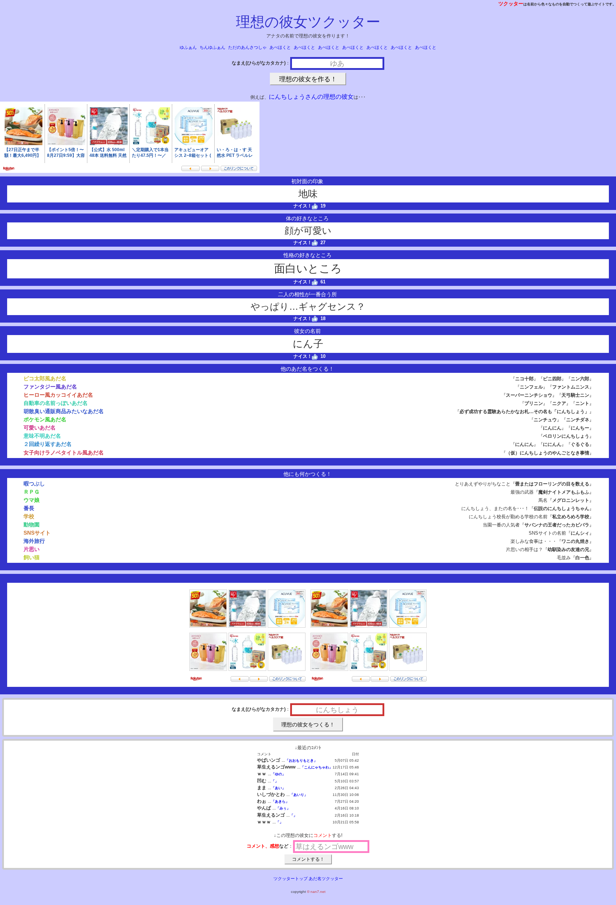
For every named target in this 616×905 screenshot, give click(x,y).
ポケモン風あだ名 (45, 419)
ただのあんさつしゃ (247, 47)
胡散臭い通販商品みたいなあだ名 (64, 411)
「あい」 (278, 788)
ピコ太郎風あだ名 (45, 378)
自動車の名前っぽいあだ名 (56, 403)
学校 (29, 516)
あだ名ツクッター (326, 878)
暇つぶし (34, 483)
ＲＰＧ (32, 492)
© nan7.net (316, 892)
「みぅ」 (283, 808)
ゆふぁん (188, 47)
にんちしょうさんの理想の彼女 (311, 96)
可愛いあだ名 (40, 428)
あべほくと (280, 47)
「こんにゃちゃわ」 (317, 767)
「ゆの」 (278, 774)
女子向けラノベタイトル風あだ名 (64, 452)
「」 (274, 781)
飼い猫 (32, 557)
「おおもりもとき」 (301, 760)
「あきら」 (280, 801)
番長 (29, 508)
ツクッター (510, 3)
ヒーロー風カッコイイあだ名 (58, 395)
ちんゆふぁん (212, 47)
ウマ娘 (32, 500)
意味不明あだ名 (42, 436)
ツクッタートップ (290, 878)
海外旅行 (34, 541)
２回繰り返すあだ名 (48, 444)
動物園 (32, 524)
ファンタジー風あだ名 (50, 387)
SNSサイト (37, 533)
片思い (32, 549)
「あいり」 (299, 795)
